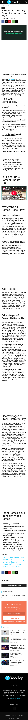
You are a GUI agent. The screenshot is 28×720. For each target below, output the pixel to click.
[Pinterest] (9, 21)
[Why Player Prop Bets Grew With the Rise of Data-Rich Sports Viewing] (5, 632)
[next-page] (5, 668)
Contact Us (21, 715)
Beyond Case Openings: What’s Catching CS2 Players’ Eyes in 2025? (17, 655)
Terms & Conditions (18, 714)
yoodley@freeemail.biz (16, 698)
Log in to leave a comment (14, 585)
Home (2, 5)
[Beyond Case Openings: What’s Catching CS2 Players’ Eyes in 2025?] (5, 655)
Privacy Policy (14, 715)
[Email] (16, 21)
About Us (10, 714)
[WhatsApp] (13, 21)
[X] (6, 21)
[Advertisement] (14, 56)
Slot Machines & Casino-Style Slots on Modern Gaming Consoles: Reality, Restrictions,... (18, 647)
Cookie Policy (7, 715)
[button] (2, 2)
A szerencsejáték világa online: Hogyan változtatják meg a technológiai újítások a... (17, 662)
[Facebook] (2, 21)
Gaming (7, 5)
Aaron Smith (5, 18)
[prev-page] (2, 668)
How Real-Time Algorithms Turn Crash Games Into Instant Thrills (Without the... (18, 640)
